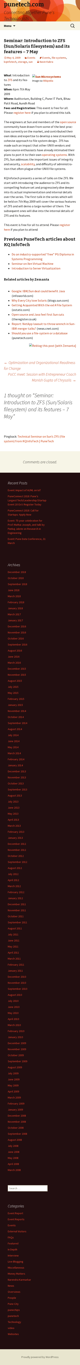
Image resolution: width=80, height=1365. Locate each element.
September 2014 (17, 723)
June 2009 (13, 1079)
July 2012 (13, 874)
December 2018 (17, 572)
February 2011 (16, 964)
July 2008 (13, 1146)
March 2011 (14, 958)
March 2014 (14, 753)
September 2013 (17, 789)
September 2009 (17, 1061)
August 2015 (15, 680)
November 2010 (17, 982)
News (11, 1285)
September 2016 (17, 644)
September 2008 (17, 1133)
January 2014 (15, 765)
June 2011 (13, 940)
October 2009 (16, 1055)
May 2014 (13, 747)
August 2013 (15, 795)
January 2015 (15, 705)
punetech (13, 1316)
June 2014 (13, 741)
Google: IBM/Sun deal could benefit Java (38, 291)
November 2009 (17, 1049)
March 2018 (14, 596)
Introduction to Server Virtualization (36, 268)
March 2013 (14, 825)
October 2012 (16, 856)
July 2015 (13, 687)
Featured (13, 1243)
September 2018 (17, 584)
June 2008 (13, 1152)
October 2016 (16, 638)
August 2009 (15, 1067)
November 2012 (17, 850)
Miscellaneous (16, 1267)
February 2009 (16, 1103)
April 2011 (13, 952)
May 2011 (13, 946)
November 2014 (17, 711)
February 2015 (16, 699)
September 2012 (17, 862)
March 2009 (14, 1097)
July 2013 (13, 801)
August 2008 (15, 1140)
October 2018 (16, 578)
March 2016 (14, 662)
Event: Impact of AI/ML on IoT (24, 490)
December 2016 (17, 626)
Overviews (14, 1291)
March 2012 (14, 886)
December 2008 (17, 1115)
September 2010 (17, 989)
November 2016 (17, 632)
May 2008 (13, 1158)
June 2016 (13, 656)
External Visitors (17, 1231)
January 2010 (15, 1037)
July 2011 (13, 934)
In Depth (12, 1249)
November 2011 (17, 910)
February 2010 (16, 1031)
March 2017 (14, 614)
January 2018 (15, 608)
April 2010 (13, 1019)
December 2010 (17, 976)
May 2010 (13, 1013)
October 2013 (16, 783)
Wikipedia (48, 80)
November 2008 (17, 1121)
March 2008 (14, 1170)
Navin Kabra (46, 62)
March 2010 (14, 1025)
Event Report (15, 1213)
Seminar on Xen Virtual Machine (32, 264)
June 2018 (13, 590)
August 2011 (15, 928)
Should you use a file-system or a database (40, 333)
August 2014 (15, 729)
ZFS (10, 80)
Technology (14, 1322)
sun (31, 62)
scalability (28, 164)
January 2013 (15, 838)
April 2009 (13, 1091)
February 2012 (16, 892)
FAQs (11, 1237)
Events (31, 57)
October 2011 (16, 916)
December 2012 (17, 844)
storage (22, 62)
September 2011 (17, 922)
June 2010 (13, 1007)
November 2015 (17, 674)
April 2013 (13, 819)
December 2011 (17, 904)
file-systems (59, 57)
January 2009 (15, 1109)
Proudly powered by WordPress (40, 1357)
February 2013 (16, 831)
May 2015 (13, 693)
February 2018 (16, 602)
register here (22, 113)
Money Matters (16, 1273)
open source (68, 122)
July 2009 (13, 1073)
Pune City (13, 1304)
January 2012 (15, 898)
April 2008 (13, 1164)
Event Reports (16, 1219)
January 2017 (15, 620)
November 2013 (17, 777)
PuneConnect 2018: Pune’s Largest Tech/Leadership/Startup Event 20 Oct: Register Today (27, 500)
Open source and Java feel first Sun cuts (38, 314)
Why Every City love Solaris (29, 300)
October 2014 (16, 717)
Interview (13, 1255)
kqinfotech (10, 62)
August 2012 (15, 868)
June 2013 (13, 807)
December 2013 (17, 771)
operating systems (54, 155)
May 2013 (13, 813)
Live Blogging (15, 1261)
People (12, 1298)
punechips (14, 1310)
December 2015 (17, 668)
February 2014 (16, 759)
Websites (13, 1334)
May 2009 (13, 1085)
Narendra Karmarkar (19, 1279)
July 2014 (13, 735)
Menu (7, 26)
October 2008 (16, 1127)
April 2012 (13, 880)
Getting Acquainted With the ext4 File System (42, 305)
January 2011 (15, 970)
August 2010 (15, 995)
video (11, 1328)
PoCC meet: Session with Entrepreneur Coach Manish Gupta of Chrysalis (42, 377)
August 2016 (15, 650)
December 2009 (17, 1043)
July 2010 (13, 1001)
